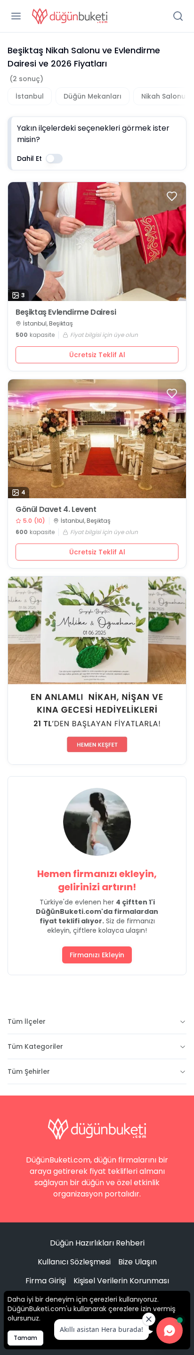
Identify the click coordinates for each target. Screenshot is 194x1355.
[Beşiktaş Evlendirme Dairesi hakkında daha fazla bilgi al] (97, 241)
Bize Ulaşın (137, 1261)
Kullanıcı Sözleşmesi (74, 1261)
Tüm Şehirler (29, 1071)
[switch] (54, 158)
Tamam (25, 1338)
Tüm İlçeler (27, 1021)
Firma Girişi (45, 1280)
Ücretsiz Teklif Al (97, 355)
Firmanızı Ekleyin (97, 955)
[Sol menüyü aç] (16, 16)
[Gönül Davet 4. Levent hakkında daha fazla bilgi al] (97, 438)
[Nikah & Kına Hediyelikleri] (97, 670)
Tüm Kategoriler (35, 1046)
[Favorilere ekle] (171, 196)
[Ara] (178, 16)
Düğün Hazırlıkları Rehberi (97, 1243)
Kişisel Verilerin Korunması (121, 1280)
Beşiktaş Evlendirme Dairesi (66, 312)
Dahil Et (29, 158)
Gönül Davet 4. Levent (56, 509)
